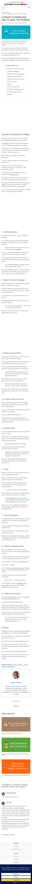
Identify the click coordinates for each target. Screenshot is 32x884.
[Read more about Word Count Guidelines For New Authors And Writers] (16, 766)
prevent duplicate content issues (16, 498)
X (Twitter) (16, 859)
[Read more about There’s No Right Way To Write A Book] (16, 724)
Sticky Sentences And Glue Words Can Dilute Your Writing (15, 754)
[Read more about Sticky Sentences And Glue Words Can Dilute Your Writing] (16, 744)
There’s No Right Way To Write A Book (12, 733)
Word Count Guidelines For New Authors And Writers (16, 775)
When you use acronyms (9, 597)
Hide (17, 65)
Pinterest (16, 856)
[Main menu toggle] (3, 8)
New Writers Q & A (16, 849)
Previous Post (16, 701)
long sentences (14, 174)
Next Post (16, 706)
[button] (29, 7)
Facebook (16, 862)
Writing (24, 23)
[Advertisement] (16, 115)
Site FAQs (16, 846)
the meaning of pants (17, 568)
